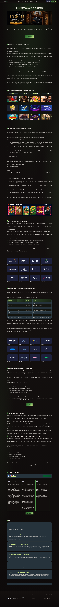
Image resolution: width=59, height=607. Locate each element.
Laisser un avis (46, 476)
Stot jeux (46, 93)
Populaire (12, 93)
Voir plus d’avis (29, 513)
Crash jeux (35, 93)
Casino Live (24, 93)
